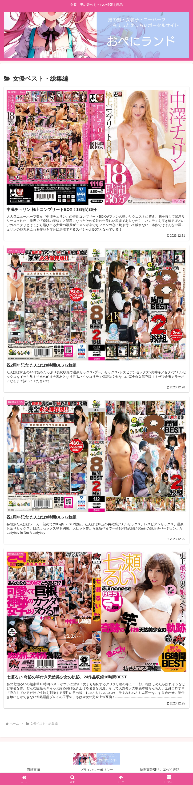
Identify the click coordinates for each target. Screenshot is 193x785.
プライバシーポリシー (96, 770)
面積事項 (33, 770)
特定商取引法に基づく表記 (159, 770)
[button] (178, 661)
